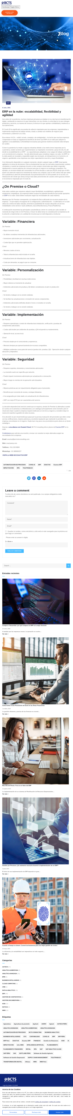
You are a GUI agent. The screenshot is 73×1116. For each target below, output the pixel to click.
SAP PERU (6, 1053)
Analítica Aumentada (10, 970)
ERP (8, 103)
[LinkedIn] (39, 478)
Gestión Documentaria (10, 1000)
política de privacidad (41, 1102)
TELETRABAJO (28, 468)
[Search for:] (36, 565)
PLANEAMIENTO (52, 1045)
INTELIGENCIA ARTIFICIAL (35, 1045)
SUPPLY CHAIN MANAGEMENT (38, 1057)
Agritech (35, 1024)
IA (68, 1040)
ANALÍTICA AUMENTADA (29, 1028)
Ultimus (27, 1061)
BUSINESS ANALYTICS (52, 1032)
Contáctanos (6, 433)
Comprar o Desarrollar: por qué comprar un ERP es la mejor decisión (24, 625)
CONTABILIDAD (35, 1036)
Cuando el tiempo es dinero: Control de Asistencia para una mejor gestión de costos (29, 945)
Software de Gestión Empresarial (14, 1057)
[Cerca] (71, 1087)
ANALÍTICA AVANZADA (47, 1028)
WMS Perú (43, 1061)
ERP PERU (61, 1036)
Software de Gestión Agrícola (43, 1053)
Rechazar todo (36, 1112)
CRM (3, 987)
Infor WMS (20, 1045)
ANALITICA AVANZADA (10, 1028)
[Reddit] (44, 478)
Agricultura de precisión (22, 1024)
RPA (18, 468)
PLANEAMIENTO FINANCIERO (13, 1049)
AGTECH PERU (62, 1024)
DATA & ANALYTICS (8, 990)
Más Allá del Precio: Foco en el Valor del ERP (16, 785)
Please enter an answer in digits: (17, 537)
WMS (4, 1010)
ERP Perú (6, 1040)
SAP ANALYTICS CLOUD (53, 1049)
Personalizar (13, 1112)
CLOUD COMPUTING (9, 983)
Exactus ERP (60, 427)
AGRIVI (44, 1024)
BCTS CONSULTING (35, 1032)
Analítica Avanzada (9, 973)
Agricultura (7, 1024)
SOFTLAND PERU (25, 1053)
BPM (3, 977)
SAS (14, 1053)
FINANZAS (37, 1040)
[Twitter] (29, 478)
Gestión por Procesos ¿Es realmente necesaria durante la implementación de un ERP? (30, 865)
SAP (41, 1049)
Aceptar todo (59, 1112)
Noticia (5, 1007)
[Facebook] (34, 478)
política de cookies (54, 1102)
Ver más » (5, 634)
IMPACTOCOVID (8, 468)
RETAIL (28, 1049)
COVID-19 (32, 464)
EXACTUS (47, 464)
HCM (3, 1003)
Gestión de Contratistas (11, 997)
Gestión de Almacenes (51, 1040)
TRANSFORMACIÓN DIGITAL (12, 1061)
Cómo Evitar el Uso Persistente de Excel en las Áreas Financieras (23, 705)
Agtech (5, 967)
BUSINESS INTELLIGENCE (11, 1036)
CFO (24, 1036)
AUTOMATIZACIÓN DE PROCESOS (14, 464)
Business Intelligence (10, 980)
